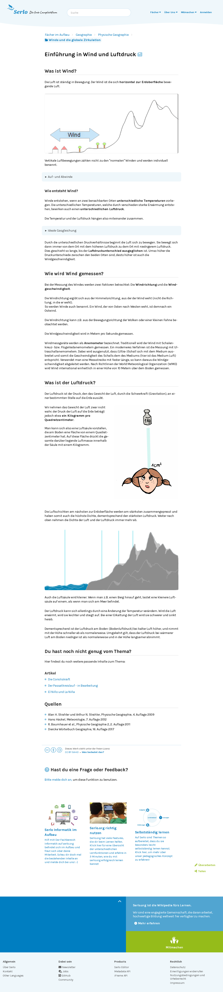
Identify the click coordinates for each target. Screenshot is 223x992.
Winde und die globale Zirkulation (75, 40)
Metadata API (122, 971)
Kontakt (8, 971)
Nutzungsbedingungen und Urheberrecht (187, 977)
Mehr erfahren (149, 923)
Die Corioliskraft (59, 679)
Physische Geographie (113, 35)
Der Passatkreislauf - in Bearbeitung (73, 686)
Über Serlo (9, 967)
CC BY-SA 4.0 (72, 752)
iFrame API (121, 975)
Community (66, 979)
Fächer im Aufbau (57, 35)
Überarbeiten (206, 865)
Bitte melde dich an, (58, 780)
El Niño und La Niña (61, 692)
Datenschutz (178, 967)
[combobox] (99, 12)
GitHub (66, 975)
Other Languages (13, 975)
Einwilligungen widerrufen (186, 971)
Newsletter (68, 967)
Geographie (84, 35)
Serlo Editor (121, 967)
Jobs (65, 971)
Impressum (177, 982)
